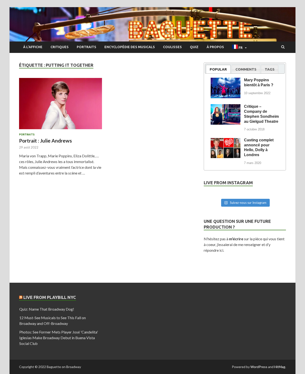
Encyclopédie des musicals (129, 47)
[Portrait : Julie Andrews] (60, 105)
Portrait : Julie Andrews (45, 140)
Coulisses (172, 47)
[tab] (218, 69)
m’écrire (236, 238)
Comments (245, 69)
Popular (218, 69)
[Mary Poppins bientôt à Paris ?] (225, 80)
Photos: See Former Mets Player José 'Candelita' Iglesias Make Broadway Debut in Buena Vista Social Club (58, 338)
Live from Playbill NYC (49, 297)
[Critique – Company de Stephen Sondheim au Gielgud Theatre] (225, 107)
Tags (269, 69)
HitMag (279, 367)
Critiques (60, 47)
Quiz (194, 47)
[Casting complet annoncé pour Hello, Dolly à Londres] (225, 140)
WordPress (258, 367)
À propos (215, 47)
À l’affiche (32, 47)
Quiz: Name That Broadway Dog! (46, 309)
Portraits (86, 47)
